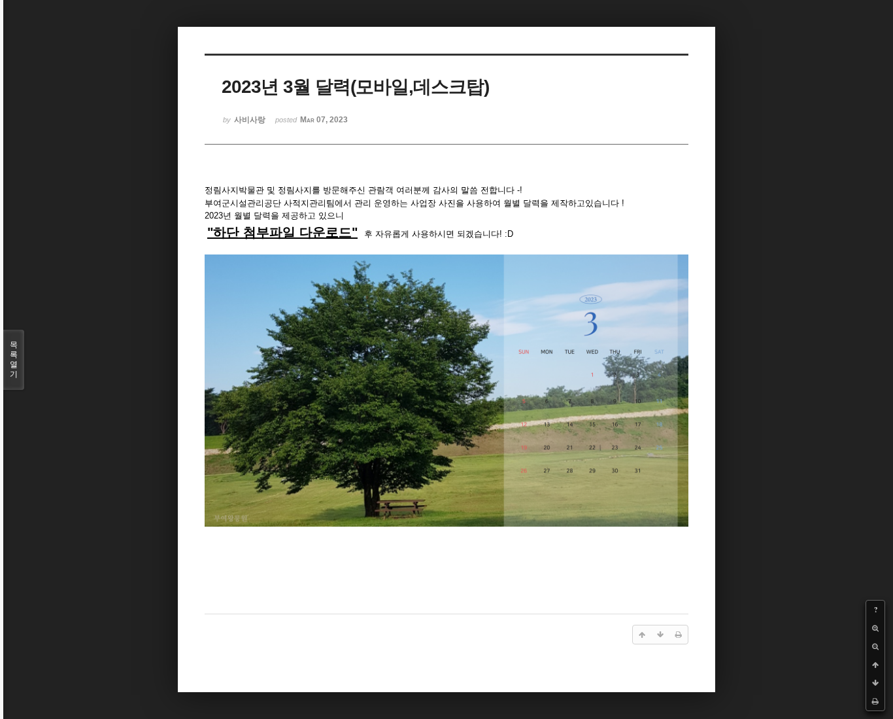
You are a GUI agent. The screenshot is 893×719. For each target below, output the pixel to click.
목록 (14, 359)
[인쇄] (875, 701)
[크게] (875, 628)
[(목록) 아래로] (875, 683)
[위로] (875, 665)
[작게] (875, 646)
